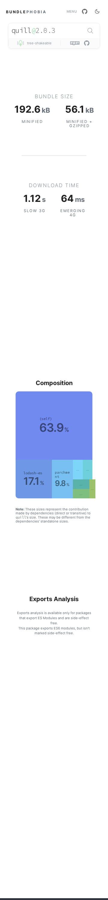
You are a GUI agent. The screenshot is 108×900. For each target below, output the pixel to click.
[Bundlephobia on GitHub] (84, 11)
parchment (62, 474)
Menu (72, 12)
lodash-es (32, 473)
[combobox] (54, 30)
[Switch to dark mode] (97, 11)
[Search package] (90, 30)
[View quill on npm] (75, 43)
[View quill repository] (86, 43)
